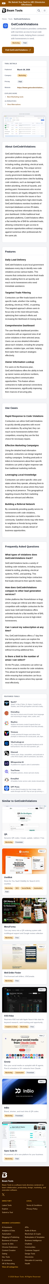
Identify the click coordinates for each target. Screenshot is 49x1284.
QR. (6, 834)
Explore (5, 1209)
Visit (40, 808)
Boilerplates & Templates (34, 1237)
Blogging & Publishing (10, 1237)
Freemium (19, 842)
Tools (10, 19)
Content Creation (9, 1250)
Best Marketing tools (15, 97)
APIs (27, 1227)
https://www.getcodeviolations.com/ (30, 87)
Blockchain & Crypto (33, 1234)
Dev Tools (6, 1257)
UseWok (8, 877)
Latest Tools (7, 1205)
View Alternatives (14, 104)
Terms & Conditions (34, 1205)
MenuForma (10, 927)
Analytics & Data (11, 1027)
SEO (17, 888)
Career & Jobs (7, 1244)
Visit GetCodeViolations (16, 50)
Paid (25, 43)
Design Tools (30, 1254)
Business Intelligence (33, 1240)
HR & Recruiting (8, 1264)
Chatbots (28, 1244)
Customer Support (32, 1250)
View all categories (10, 1267)
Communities (30, 1247)
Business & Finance (10, 1240)
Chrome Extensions (10, 1247)
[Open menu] (44, 10)
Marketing (16, 43)
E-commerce (7, 1260)
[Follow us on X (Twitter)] (3, 1194)
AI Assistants (7, 1227)
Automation (38, 888)
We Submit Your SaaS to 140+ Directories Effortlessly (26, 3)
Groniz (7, 1062)
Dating (4, 1254)
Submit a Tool (7, 1212)
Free (17, 938)
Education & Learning (33, 1260)
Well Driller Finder (12, 973)
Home (4, 19)
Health (27, 1264)
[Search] (38, 10)
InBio (6, 1108)
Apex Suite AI (10, 1151)
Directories (29, 1257)
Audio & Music (30, 1231)
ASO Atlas (9, 1016)
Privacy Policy (32, 1209)
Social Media (26, 888)
